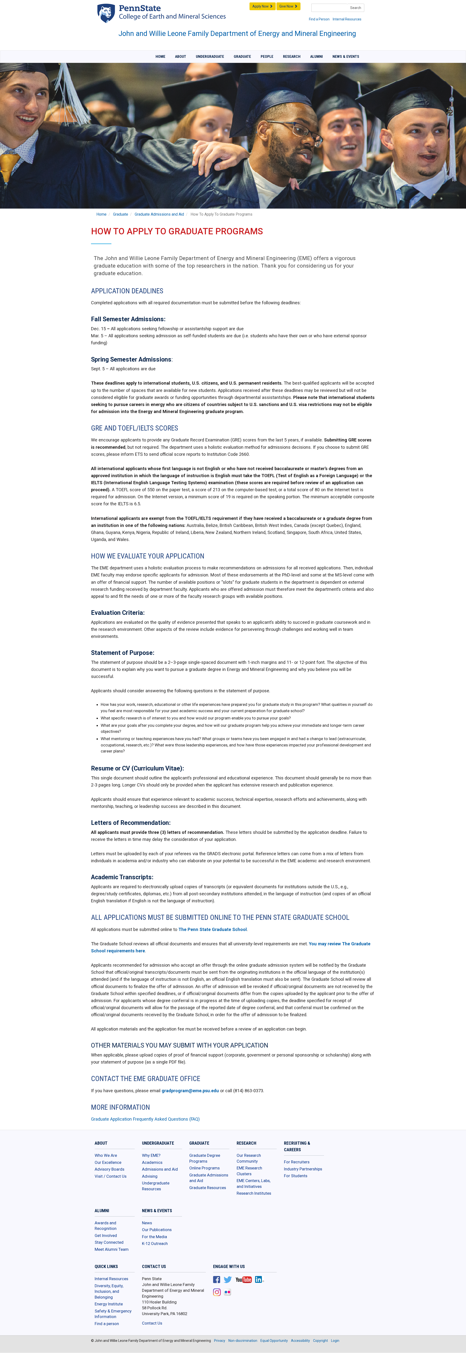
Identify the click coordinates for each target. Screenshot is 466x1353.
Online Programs (204, 1168)
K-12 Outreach (155, 1243)
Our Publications (157, 1229)
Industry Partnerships (303, 1169)
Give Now (286, 6)
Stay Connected (109, 1242)
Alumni (316, 56)
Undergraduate (210, 56)
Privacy (219, 1341)
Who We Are (106, 1155)
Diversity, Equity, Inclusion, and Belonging (109, 1291)
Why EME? (151, 1155)
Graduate (242, 56)
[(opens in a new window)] (216, 1280)
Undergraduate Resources (155, 1186)
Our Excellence (108, 1162)
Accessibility (300, 1341)
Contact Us (152, 1323)
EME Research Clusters (249, 1171)
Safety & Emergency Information (113, 1314)
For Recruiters (296, 1161)
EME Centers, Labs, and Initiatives (253, 1183)
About (180, 56)
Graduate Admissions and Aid (159, 214)
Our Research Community (249, 1158)
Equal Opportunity (274, 1341)
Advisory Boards (109, 1169)
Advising (150, 1176)
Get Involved (106, 1235)
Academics (152, 1162)
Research (291, 56)
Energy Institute (109, 1304)
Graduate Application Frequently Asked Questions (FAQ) (145, 1119)
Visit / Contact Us (110, 1176)
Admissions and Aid (160, 1169)
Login (335, 1341)
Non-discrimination (242, 1341)
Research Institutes (254, 1193)
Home (160, 56)
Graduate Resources (207, 1187)
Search (355, 8)
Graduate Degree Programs (204, 1158)
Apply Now (260, 6)
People (267, 56)
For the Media (154, 1236)
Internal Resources (347, 19)
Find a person (107, 1323)
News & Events (346, 56)
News (147, 1222)
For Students (295, 1175)
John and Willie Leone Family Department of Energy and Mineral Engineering (237, 33)
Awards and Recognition (105, 1225)
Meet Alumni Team (112, 1249)
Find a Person (319, 19)
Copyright (320, 1341)
